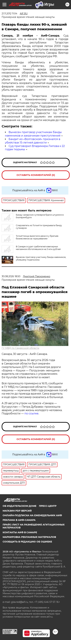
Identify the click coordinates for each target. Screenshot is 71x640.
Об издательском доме (19, 505)
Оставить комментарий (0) (36, 175)
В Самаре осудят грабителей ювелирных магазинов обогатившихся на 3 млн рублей (38, 247)
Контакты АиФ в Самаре (20, 532)
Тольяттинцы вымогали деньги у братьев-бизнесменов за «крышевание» (37, 237)
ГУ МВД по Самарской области (20, 348)
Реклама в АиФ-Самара (19, 520)
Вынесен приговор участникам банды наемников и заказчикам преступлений (33, 134)
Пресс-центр (47, 505)
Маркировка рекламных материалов (29, 537)
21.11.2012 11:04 (9, 13)
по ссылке (31, 413)
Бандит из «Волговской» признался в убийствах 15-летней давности (32, 141)
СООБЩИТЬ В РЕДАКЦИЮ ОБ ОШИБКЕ (27, 541)
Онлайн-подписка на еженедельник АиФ (32, 515)
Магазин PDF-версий (17, 510)
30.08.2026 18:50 (11, 276)
